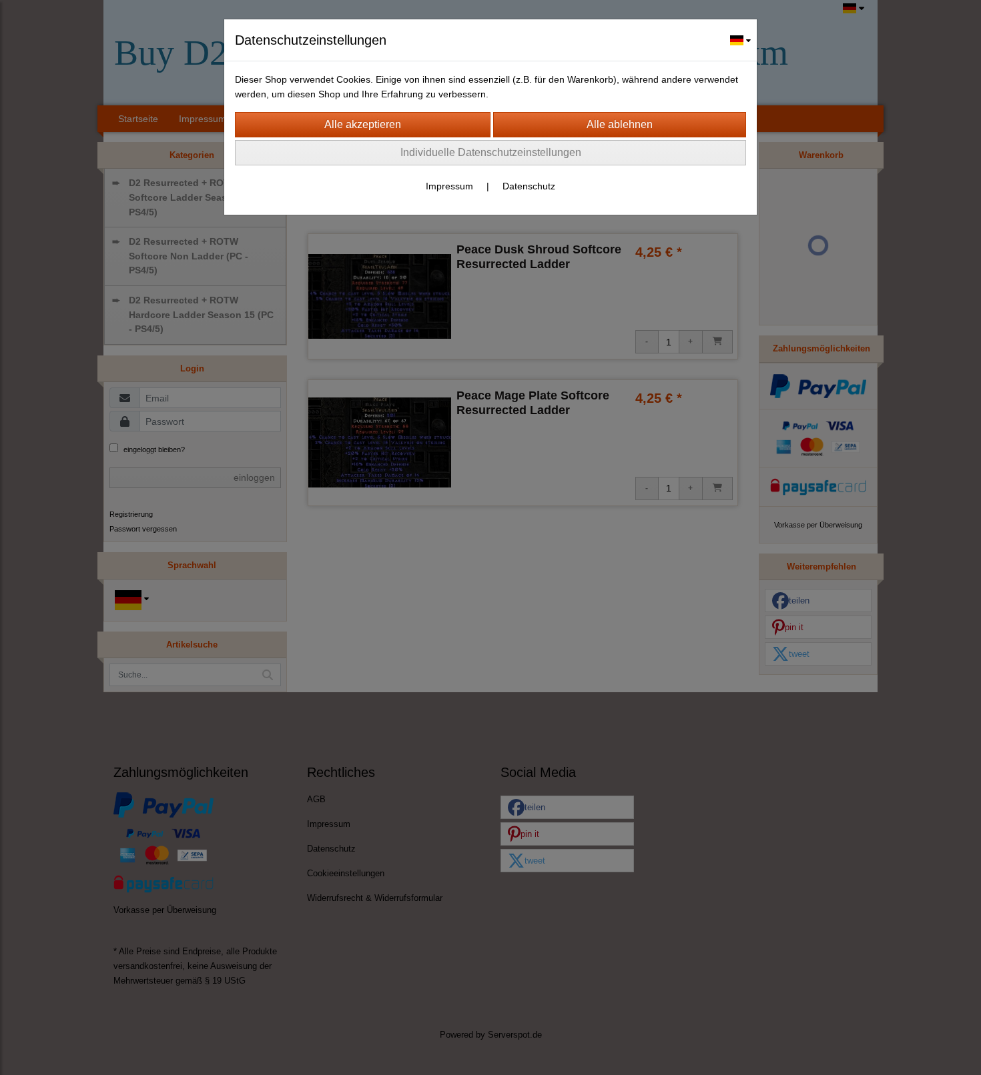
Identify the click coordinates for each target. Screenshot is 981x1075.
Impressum (449, 186)
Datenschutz (529, 186)
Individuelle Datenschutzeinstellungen (490, 152)
